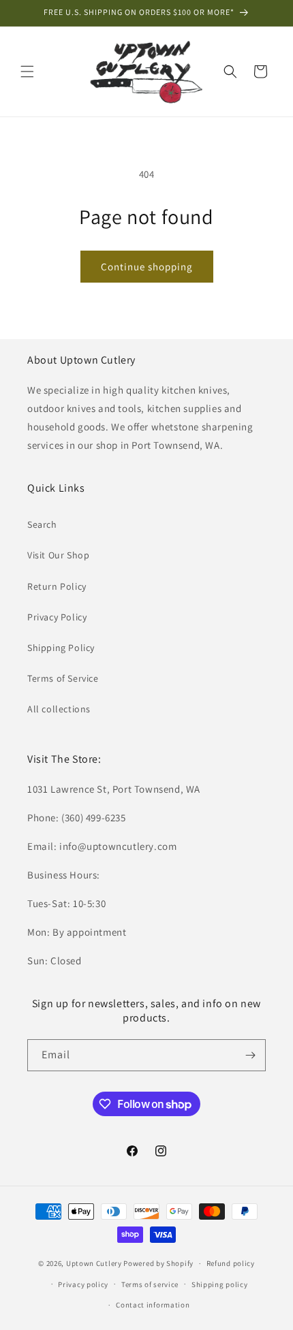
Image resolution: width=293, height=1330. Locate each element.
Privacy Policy (57, 617)
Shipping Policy (61, 648)
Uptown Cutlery (94, 1263)
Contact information (152, 1305)
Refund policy (230, 1263)
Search (42, 524)
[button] (27, 71)
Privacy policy (83, 1284)
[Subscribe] (250, 1055)
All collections (59, 709)
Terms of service (150, 1284)
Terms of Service (63, 678)
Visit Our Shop (58, 555)
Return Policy (57, 586)
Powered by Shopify (158, 1263)
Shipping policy (219, 1284)
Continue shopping (147, 266)
